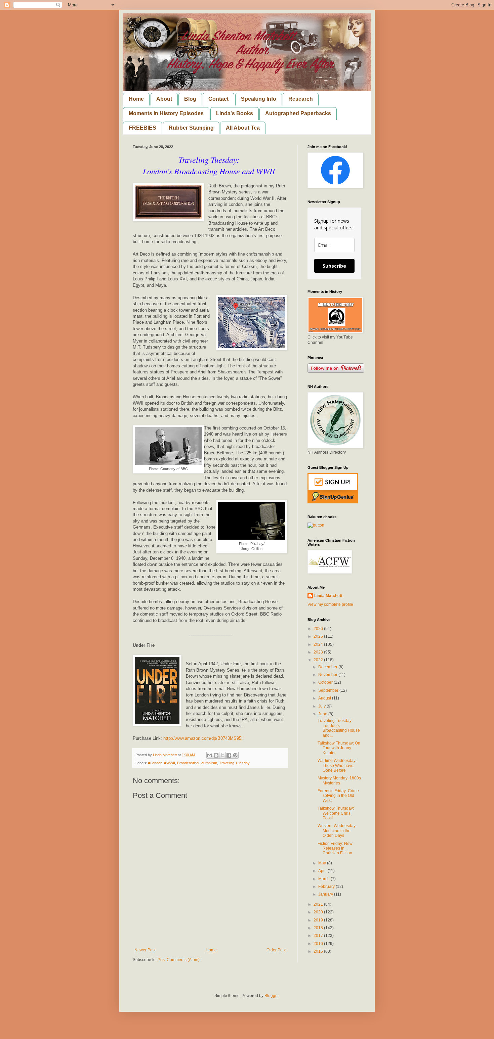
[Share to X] (222, 755)
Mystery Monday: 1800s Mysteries (339, 780)
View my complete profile (330, 604)
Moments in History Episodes (166, 113)
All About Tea (243, 128)
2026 (319, 628)
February (327, 886)
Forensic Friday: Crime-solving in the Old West (339, 795)
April (323, 870)
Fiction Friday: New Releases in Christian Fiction (335, 848)
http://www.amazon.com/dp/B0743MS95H (203, 738)
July (322, 706)
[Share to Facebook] (228, 755)
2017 (319, 935)
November (328, 674)
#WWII (169, 763)
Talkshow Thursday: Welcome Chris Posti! (336, 813)
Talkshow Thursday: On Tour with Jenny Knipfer (339, 748)
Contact (218, 99)
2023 (319, 652)
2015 (319, 951)
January (326, 894)
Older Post (276, 950)
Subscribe (334, 266)
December (328, 667)
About (164, 99)
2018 (319, 927)
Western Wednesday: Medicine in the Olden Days (337, 830)
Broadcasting (188, 763)
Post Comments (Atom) (179, 959)
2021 (319, 904)
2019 (319, 920)
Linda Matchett (328, 595)
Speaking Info (258, 99)
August (325, 698)
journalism (209, 763)
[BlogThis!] (216, 755)
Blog (190, 99)
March (324, 878)
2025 (319, 636)
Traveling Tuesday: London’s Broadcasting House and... (339, 727)
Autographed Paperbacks (298, 113)
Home (136, 99)
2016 (319, 943)
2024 (319, 644)
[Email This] (209, 755)
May (322, 863)
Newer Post (145, 950)
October (326, 682)
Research (300, 99)
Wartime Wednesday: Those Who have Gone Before (337, 765)
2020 (319, 912)
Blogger (271, 995)
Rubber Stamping (191, 128)
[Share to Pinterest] (235, 755)
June (323, 714)
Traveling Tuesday (234, 763)
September (328, 690)
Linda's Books (234, 113)
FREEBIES (142, 128)
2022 (319, 660)
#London (155, 763)
